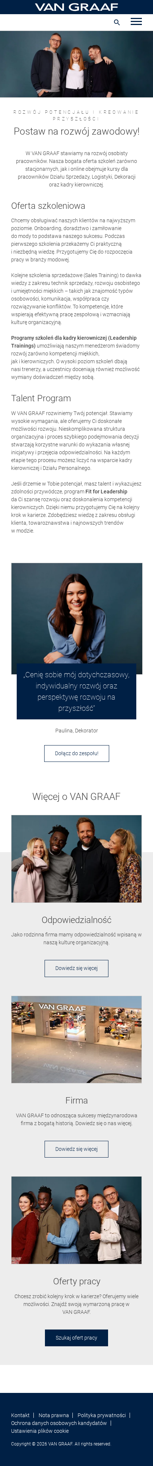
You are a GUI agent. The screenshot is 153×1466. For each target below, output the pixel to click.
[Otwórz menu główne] (136, 22)
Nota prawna (54, 1415)
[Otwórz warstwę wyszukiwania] (117, 22)
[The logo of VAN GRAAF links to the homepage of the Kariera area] (76, 7)
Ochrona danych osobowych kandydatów (59, 1423)
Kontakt (20, 1415)
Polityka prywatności (102, 1415)
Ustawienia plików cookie (40, 1431)
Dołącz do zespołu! (76, 753)
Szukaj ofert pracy (76, 1338)
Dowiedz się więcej (76, 968)
